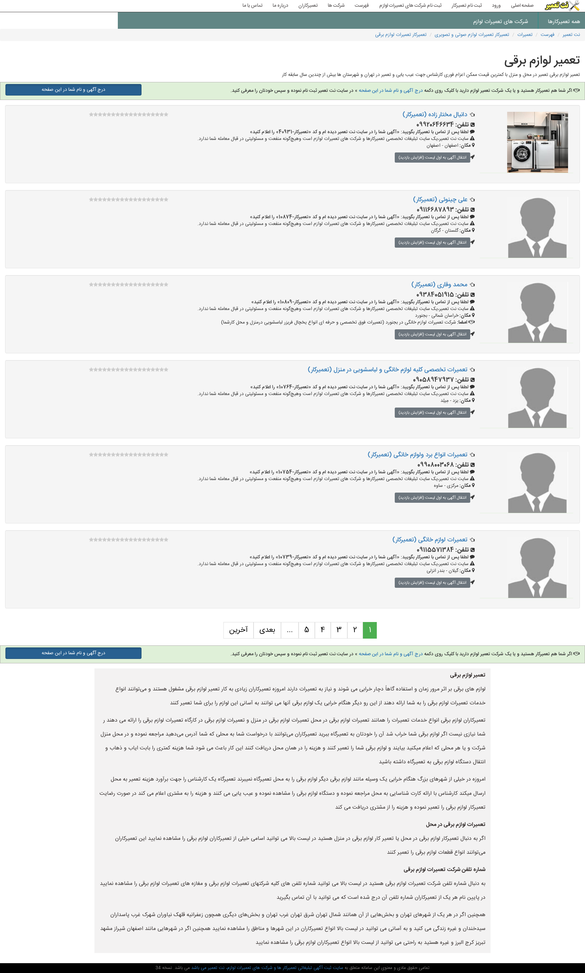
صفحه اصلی (522, 6)
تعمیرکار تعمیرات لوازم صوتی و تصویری (472, 35)
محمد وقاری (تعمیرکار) (439, 285)
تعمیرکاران (308, 6)
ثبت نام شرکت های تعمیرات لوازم (410, 6)
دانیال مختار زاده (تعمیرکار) (435, 115)
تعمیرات (525, 35)
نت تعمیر (571, 35)
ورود (496, 6)
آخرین (238, 630)
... (290, 630)
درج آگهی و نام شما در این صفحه (390, 91)
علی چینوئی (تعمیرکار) (440, 200)
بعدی (267, 630)
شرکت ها (336, 6)
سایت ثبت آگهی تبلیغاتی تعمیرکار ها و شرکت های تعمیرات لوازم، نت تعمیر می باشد (266, 968)
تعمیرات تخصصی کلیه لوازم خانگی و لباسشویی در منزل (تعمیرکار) (387, 370)
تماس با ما (252, 6)
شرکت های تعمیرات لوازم (500, 21)
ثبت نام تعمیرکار (467, 6)
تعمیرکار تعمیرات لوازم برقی (401, 35)
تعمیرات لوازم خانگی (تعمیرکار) (429, 540)
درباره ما (280, 6)
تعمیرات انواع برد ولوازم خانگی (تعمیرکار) (417, 455)
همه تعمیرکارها (564, 21)
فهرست (362, 6)
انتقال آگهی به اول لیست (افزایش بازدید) (432, 157)
